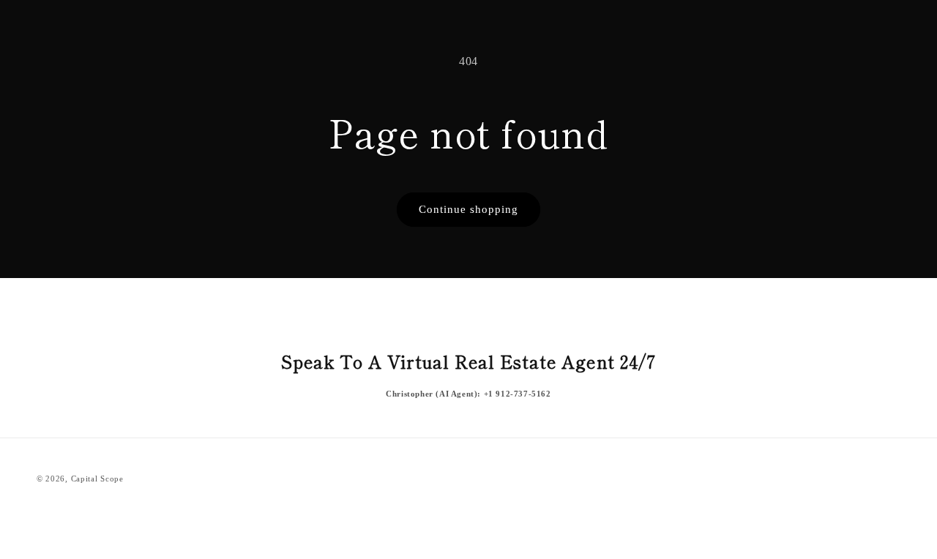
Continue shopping (468, 209)
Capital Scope (97, 478)
